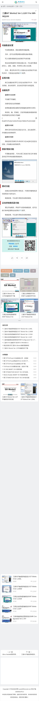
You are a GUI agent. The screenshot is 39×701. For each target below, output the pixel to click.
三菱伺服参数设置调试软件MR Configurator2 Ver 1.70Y (20, 340)
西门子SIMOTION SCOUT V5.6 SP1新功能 (16, 377)
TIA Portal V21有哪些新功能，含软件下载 (16, 366)
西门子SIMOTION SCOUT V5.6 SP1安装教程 (17, 372)
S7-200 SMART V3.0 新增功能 (13, 369)
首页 (4, 6)
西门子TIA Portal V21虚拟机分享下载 (15, 363)
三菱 (16, 6)
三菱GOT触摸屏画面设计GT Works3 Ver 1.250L (18, 329)
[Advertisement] (19, 488)
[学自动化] (19, 2)
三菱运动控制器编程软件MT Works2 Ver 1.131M (9, 317)
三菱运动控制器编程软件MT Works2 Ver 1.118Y (18, 337)
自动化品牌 (10, 6)
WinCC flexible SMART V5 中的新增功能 (16, 375)
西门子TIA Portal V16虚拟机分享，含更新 (16, 358)
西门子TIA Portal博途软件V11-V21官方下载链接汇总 (17, 361)
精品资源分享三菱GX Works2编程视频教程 (16, 345)
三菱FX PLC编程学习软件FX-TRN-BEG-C (16, 342)
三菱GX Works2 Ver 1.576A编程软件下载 (16, 348)
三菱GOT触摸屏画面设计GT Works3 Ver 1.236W (28, 317)
